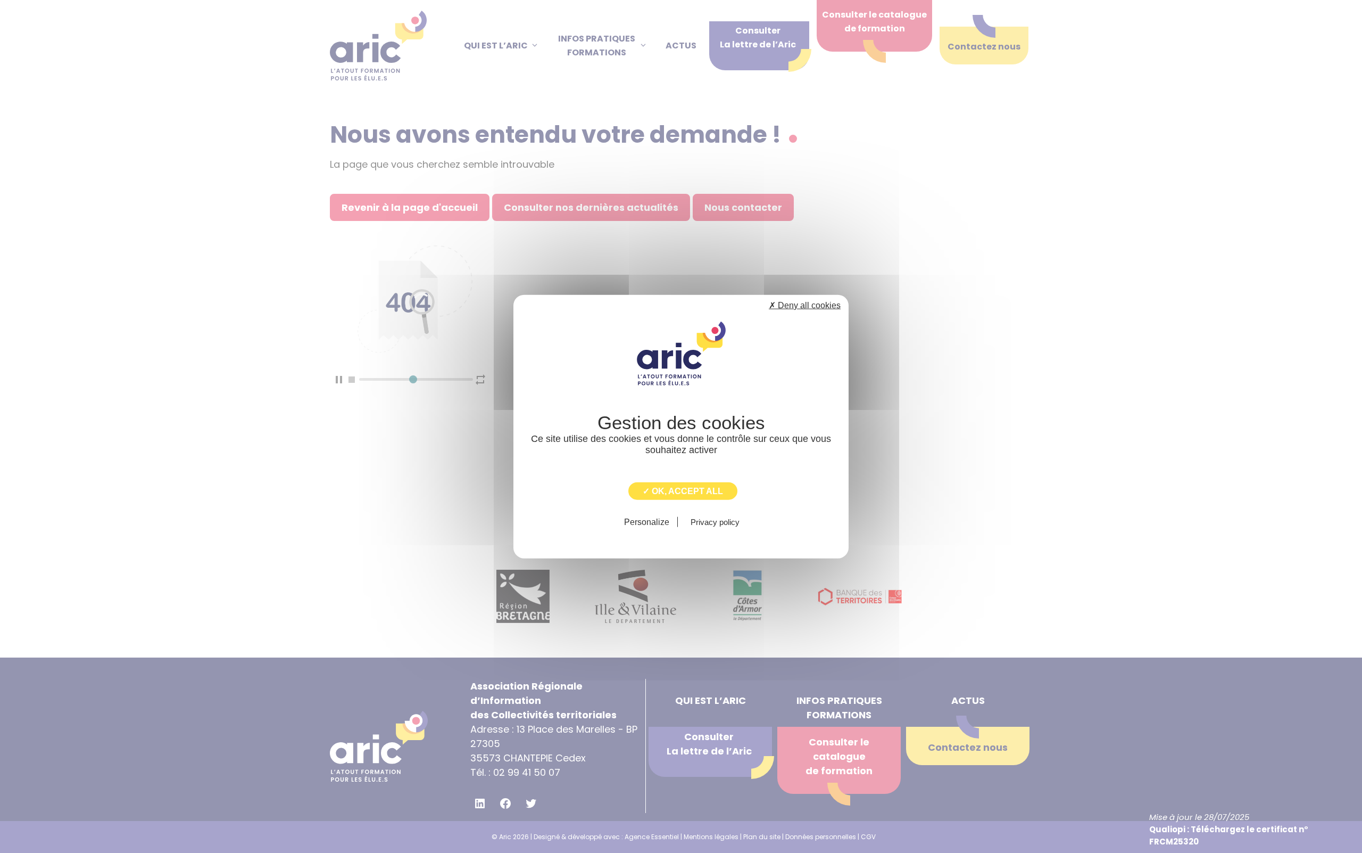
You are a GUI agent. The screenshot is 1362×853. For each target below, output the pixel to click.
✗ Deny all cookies (805, 305)
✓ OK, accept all (683, 491)
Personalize (646, 521)
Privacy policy (715, 521)
